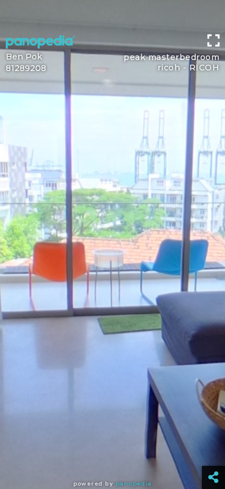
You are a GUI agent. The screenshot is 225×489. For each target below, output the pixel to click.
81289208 (26, 68)
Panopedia (133, 483)
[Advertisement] (112, 14)
